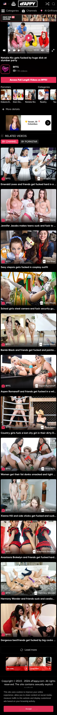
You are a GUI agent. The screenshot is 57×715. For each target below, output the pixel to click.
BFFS (16, 66)
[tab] (9, 141)
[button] (28, 109)
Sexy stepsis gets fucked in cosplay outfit (24, 267)
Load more (31, 649)
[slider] (25, 50)
